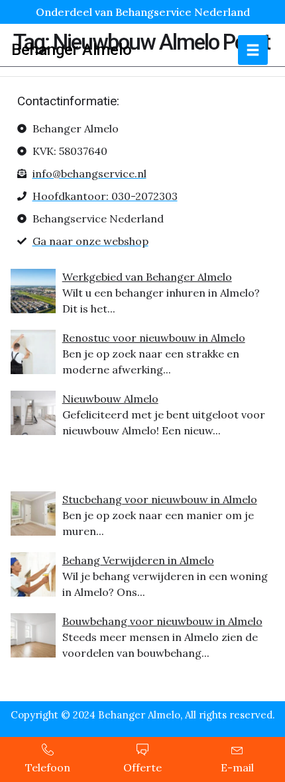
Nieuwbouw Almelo (110, 398)
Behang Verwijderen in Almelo (138, 560)
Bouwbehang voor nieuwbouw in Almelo (162, 621)
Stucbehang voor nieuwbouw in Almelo (159, 499)
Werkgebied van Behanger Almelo (147, 276)
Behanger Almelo (71, 49)
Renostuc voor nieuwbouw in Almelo (153, 337)
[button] (253, 50)
